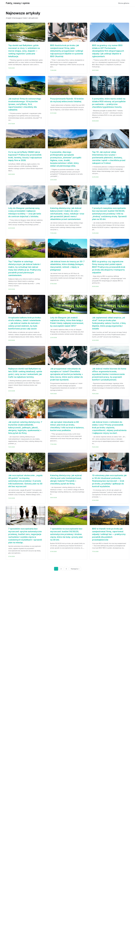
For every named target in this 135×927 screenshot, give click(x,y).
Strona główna (123, 3)
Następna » (75, 569)
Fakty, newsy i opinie (18, 3)
